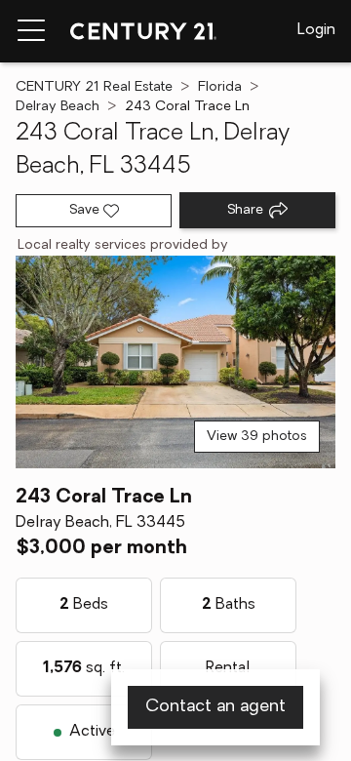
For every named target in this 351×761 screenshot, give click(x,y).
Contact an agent (215, 707)
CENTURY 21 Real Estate (94, 87)
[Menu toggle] (31, 31)
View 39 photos (257, 436)
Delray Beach (57, 107)
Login (316, 30)
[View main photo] (175, 362)
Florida (220, 87)
